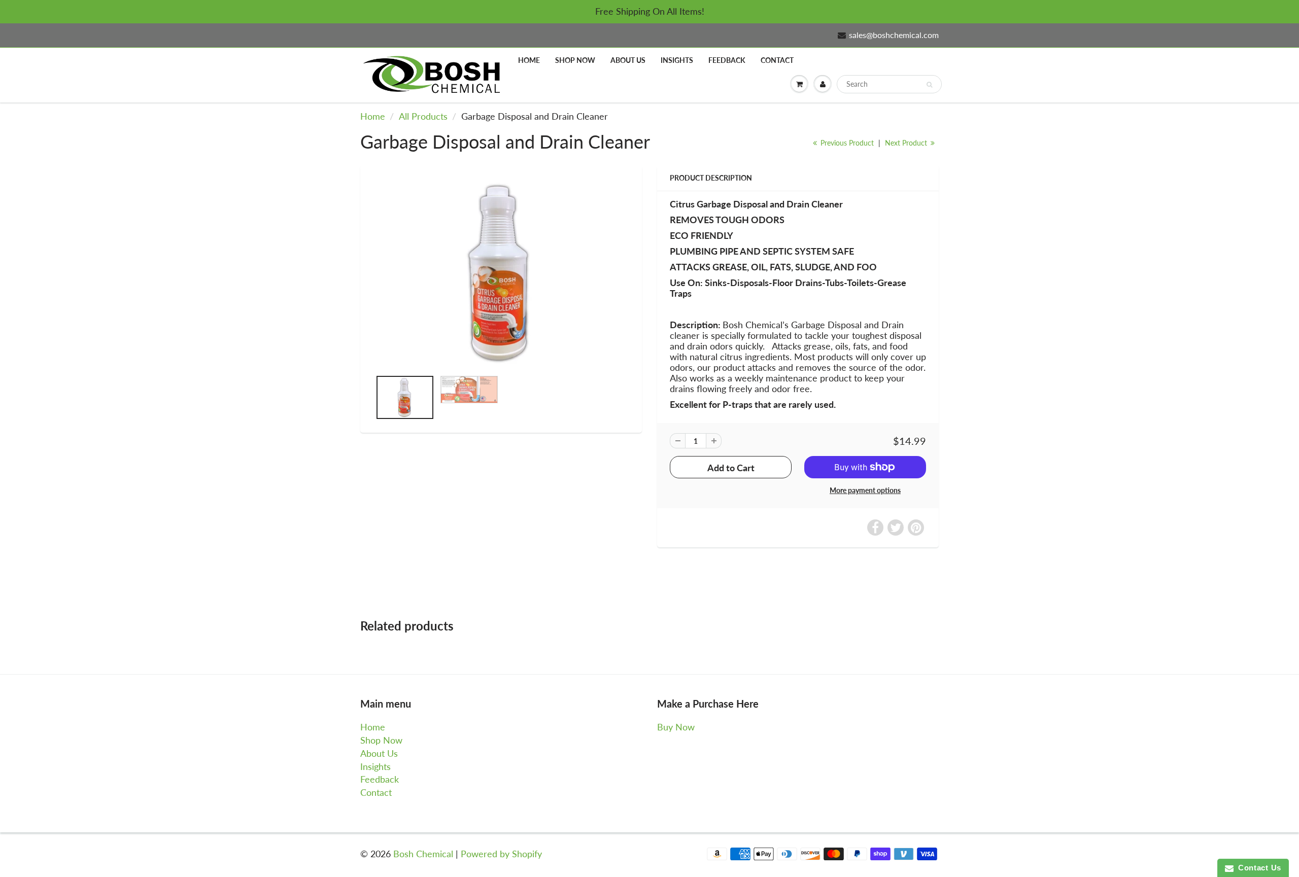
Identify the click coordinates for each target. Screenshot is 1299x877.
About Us (627, 60)
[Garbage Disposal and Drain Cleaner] (501, 272)
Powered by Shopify (501, 853)
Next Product (907, 142)
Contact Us (1257, 867)
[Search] (929, 85)
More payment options (865, 490)
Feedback (726, 60)
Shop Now (575, 60)
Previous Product (846, 142)
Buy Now (676, 726)
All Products (423, 116)
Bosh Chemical (423, 853)
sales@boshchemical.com (894, 35)
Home (529, 60)
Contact (777, 60)
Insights (677, 60)
